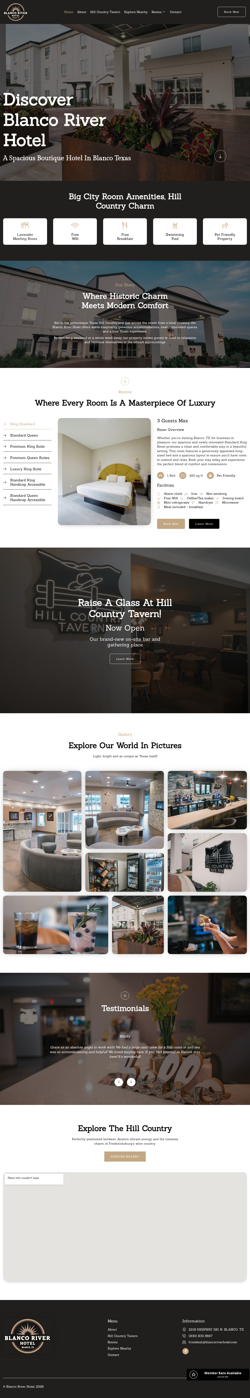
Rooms (157, 12)
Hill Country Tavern (105, 12)
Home (68, 12)
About (81, 12)
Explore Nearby (136, 12)
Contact (175, 12)
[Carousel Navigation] (125, 1082)
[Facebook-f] (185, 1351)
